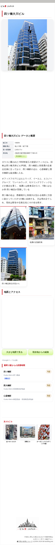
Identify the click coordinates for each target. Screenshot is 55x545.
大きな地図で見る (14, 352)
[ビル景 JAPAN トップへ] (27, 524)
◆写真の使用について (24, 541)
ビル (7, 6)
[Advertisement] (27, 103)
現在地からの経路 (40, 352)
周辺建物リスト (21, 156)
